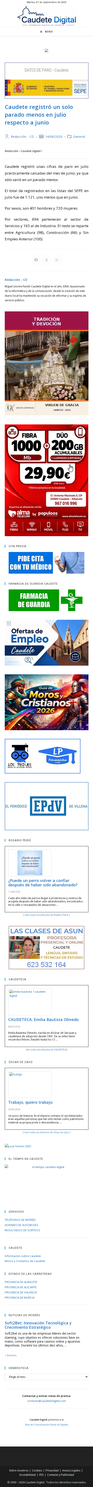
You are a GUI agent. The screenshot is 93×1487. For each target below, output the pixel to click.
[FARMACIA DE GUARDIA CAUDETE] (46, 600)
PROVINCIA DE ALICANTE (21, 1287)
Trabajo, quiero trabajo (30, 1102)
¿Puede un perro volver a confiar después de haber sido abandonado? (43, 882)
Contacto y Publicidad (60, 1475)
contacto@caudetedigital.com (46, 1401)
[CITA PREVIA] (46, 563)
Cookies (37, 1470)
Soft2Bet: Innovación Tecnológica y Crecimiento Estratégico (38, 1325)
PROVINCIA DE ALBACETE (21, 1282)
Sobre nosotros (18, 1470)
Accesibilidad (27, 1475)
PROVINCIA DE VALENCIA (21, 1292)
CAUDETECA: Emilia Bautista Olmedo (43, 1019)
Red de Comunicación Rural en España (46, 1424)
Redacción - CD (22, 136)
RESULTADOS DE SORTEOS (22, 1230)
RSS (41, 1475)
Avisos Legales (71, 1470)
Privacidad (52, 1470)
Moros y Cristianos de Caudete (25, 1261)
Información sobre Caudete (23, 1256)
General (79, 136)
